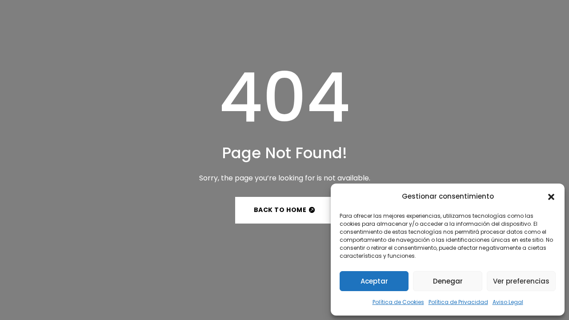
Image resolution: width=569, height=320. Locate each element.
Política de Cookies (398, 302)
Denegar (448, 281)
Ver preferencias (521, 281)
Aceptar (374, 281)
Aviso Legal (508, 302)
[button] (551, 196)
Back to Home (280, 209)
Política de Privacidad (458, 302)
